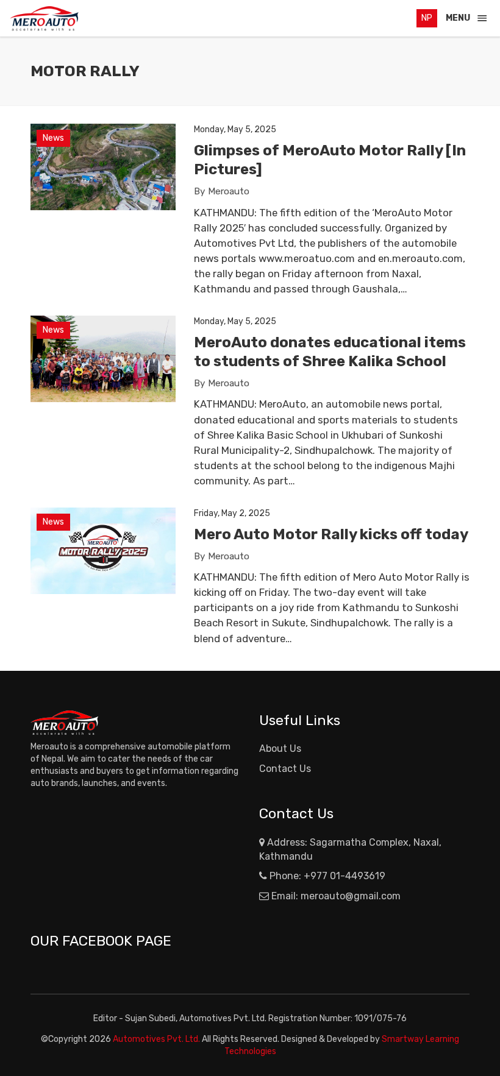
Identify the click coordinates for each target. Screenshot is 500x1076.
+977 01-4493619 (344, 876)
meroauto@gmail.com (351, 896)
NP (426, 18)
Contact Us (285, 768)
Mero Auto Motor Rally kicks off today (331, 534)
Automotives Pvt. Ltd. (157, 1039)
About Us (280, 748)
